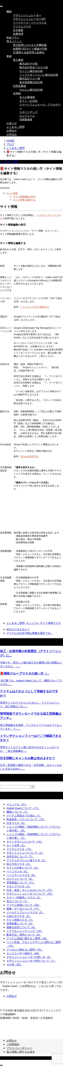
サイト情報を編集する (24, 199)
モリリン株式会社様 (31, 71)
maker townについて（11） (23, 808)
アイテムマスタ (22, 26)
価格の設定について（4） (21, 927)
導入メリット (14, 41)
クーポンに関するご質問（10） (24, 949)
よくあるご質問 (15, 127)
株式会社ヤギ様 (28, 63)
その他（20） (14, 964)
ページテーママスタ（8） (21, 875)
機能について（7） (17, 812)
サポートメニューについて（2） (25, 853)
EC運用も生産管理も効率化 (28, 52)
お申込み (11, 134)
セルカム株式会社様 (31, 89)
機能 (9, 11)
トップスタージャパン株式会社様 (38, 75)
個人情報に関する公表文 (20, 1052)
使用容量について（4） (20, 923)
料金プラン (12, 37)
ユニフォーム (27, 116)
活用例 (17, 93)
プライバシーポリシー (19, 1048)
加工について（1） (17, 901)
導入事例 (18, 60)
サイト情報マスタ (50, 623)
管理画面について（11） (20, 882)
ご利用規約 (12, 1044)
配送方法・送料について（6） (24, 934)
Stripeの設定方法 (29, 456)
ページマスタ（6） (17, 871)
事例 (9, 56)
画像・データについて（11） (23, 908)
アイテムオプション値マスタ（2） (26, 860)
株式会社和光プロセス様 (33, 67)
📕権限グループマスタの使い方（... (24, 673)
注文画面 (18, 30)
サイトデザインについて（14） (24, 841)
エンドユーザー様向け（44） (23, 953)
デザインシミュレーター (27, 15)
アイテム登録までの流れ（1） (24, 815)
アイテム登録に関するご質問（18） (27, 938)
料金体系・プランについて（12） (26, 819)
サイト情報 (12, 193)
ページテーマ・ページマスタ (30, 22)
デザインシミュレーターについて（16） (29, 894)
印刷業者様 (25, 119)
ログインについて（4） (20, 879)
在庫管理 (18, 34)
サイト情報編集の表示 (24, 196)
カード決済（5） (16, 845)
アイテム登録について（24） (23, 905)
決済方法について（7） (20, 856)
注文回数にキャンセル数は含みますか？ (27, 758)
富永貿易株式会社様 (31, 82)
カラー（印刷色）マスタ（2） (24, 897)
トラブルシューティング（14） (24, 931)
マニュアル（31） (16, 804)
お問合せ (11, 130)
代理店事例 (19, 86)
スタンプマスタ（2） (18, 886)
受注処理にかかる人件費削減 (30, 45)
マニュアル (32, 623)
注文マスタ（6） (16, 823)
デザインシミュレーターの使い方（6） (29, 957)
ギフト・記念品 (28, 101)
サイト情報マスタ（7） (20, 920)
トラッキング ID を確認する (35, 306)
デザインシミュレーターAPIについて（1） (31, 961)
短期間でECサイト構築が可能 (30, 49)
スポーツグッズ (28, 112)
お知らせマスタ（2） (18, 916)
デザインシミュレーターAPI (29, 19)
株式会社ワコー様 (29, 78)
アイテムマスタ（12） (19, 849)
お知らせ (11, 123)
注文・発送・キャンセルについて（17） (29, 890)
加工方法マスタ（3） (18, 864)
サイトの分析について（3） (22, 867)
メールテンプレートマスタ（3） (25, 912)
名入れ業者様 (27, 97)
